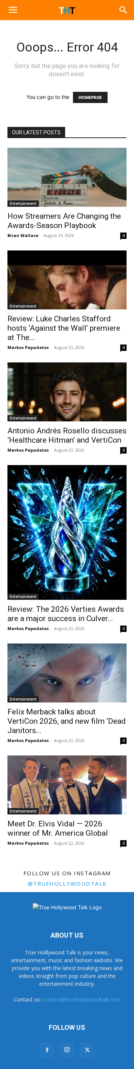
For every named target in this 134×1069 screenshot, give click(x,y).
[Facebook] (46, 1050)
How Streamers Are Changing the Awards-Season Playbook (64, 221)
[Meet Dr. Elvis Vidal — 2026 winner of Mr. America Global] (67, 784)
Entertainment (23, 203)
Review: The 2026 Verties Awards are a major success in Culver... (65, 614)
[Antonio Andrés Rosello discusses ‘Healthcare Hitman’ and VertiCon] (67, 391)
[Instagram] (67, 1049)
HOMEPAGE (90, 97)
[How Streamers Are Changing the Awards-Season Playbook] (67, 177)
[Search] (123, 10)
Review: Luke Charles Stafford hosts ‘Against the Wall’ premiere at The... (63, 328)
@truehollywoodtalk (67, 883)
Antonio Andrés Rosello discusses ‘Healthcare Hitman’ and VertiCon (67, 435)
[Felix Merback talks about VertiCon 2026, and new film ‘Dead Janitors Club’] (67, 672)
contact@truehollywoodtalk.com (81, 999)
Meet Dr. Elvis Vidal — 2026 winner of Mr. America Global (57, 828)
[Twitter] (87, 1050)
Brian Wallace (22, 235)
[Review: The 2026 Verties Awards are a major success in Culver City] (67, 532)
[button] (13, 10)
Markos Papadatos (28, 347)
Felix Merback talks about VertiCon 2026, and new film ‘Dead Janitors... (66, 721)
